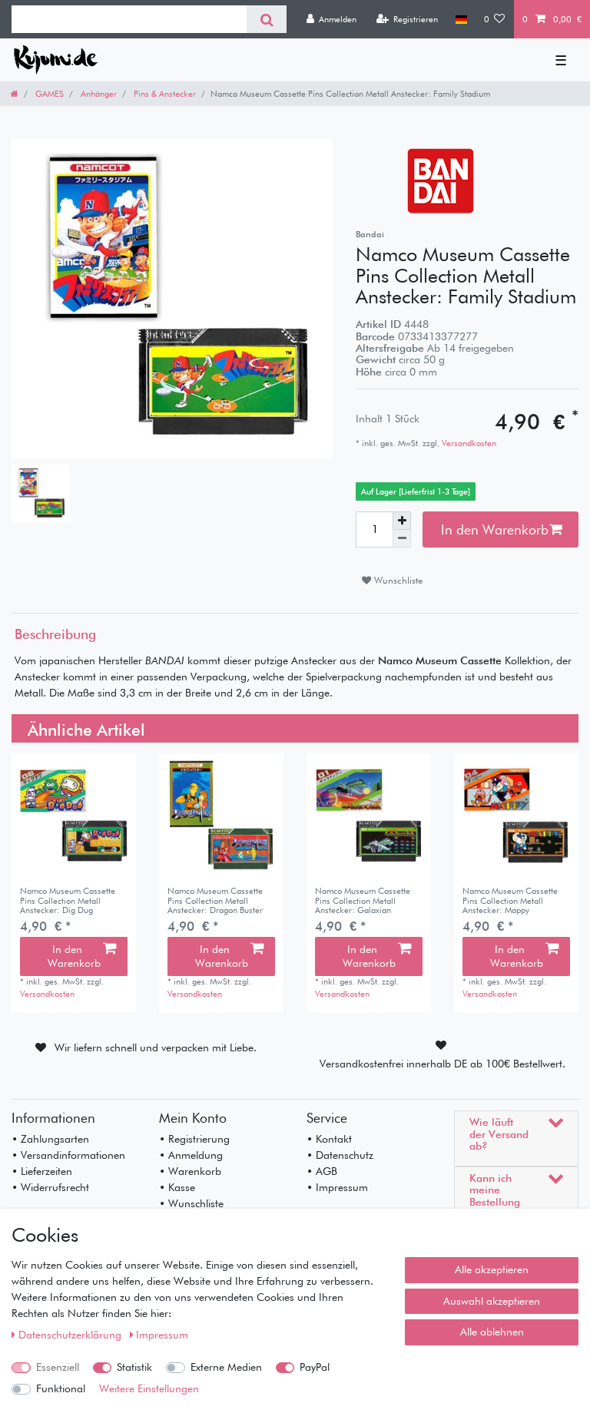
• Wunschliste (191, 1203)
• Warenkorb (190, 1171)
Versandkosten (467, 443)
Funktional (60, 1388)
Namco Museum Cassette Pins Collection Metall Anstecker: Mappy (510, 900)
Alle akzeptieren (492, 1269)
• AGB (322, 1171)
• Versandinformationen (68, 1155)
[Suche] (266, 19)
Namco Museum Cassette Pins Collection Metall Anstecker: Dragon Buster (215, 900)
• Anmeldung (191, 1155)
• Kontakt (329, 1139)
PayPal (315, 1367)
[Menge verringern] (402, 539)
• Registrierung (194, 1139)
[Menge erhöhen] (402, 520)
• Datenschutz (340, 1155)
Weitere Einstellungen (149, 1388)
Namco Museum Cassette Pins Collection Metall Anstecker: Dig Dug (67, 900)
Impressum (162, 1335)
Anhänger (97, 93)
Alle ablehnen (492, 1331)
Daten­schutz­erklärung (71, 1335)
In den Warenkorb (495, 529)
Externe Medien (226, 1367)
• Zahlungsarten (50, 1139)
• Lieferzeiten (42, 1171)
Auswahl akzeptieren (491, 1301)
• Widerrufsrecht (50, 1187)
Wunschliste (397, 580)
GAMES (48, 93)
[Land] (460, 19)
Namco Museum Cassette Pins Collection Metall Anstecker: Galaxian (362, 900)
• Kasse (177, 1187)
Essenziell (57, 1367)
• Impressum (337, 1187)
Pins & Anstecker (163, 93)
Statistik (134, 1367)
